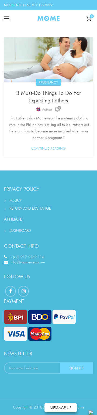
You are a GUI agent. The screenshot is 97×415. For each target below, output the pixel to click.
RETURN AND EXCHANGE (30, 208)
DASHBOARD (20, 230)
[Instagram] (23, 291)
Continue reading (48, 148)
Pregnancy (48, 82)
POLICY (15, 200)
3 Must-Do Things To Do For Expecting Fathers (48, 97)
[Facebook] (10, 291)
